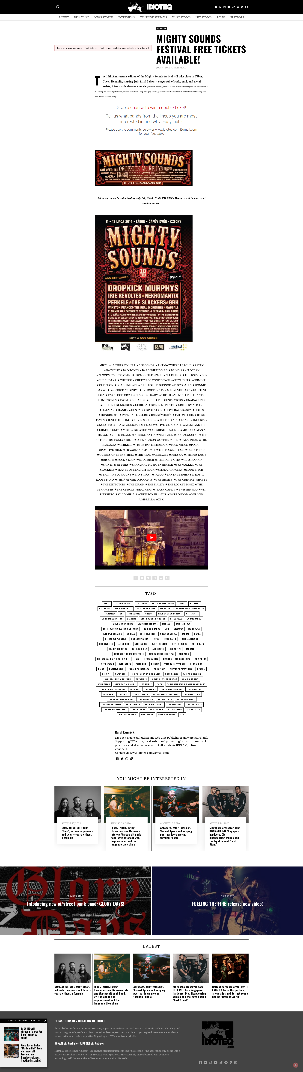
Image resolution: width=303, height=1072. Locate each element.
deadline (131, 618)
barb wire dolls (123, 608)
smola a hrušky (190, 679)
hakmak (185, 633)
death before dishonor (153, 618)
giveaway (178, 628)
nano (137, 659)
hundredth (170, 638)
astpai (181, 603)
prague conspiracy (138, 669)
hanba (197, 633)
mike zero (184, 654)
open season (107, 664)
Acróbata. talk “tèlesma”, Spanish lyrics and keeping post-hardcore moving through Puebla (176, 833)
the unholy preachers (115, 709)
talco (160, 684)
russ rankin (171, 674)
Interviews (126, 17)
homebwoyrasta (139, 638)
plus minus (196, 664)
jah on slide (124, 644)
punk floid (159, 669)
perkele (155, 664)
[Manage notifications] (295, 1065)
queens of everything (181, 669)
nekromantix (151, 659)
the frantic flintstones (165, 694)
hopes (156, 638)
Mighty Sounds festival (159, 76)
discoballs (176, 618)
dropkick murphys (123, 623)
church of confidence (169, 613)
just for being (160, 644)
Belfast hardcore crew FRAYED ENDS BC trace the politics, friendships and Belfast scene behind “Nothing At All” (230, 992)
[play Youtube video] (151, 538)
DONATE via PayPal (65, 1043)
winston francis (128, 714)
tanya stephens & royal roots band (186, 684)
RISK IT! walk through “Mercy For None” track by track (31, 1033)
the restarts (133, 704)
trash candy (138, 709)
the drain (108, 694)
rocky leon (121, 674)
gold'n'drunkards (112, 633)
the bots (135, 689)
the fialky (123, 694)
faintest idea (183, 623)
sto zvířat (146, 684)
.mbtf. (107, 603)
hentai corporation (116, 638)
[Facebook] (216, 7)
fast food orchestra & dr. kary (120, 628)
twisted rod (156, 709)
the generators (191, 694)
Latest (64, 17)
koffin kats (198, 644)
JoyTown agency (155, 91)
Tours (221, 17)
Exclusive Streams (153, 17)
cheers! (149, 613)
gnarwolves (194, 628)
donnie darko (194, 618)
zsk (182, 714)
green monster (147, 633)
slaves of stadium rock (164, 679)
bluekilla (110, 613)
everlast (166, 623)
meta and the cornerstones (129, 654)
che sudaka (134, 613)
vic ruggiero (175, 709)
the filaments (141, 694)
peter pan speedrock (175, 664)
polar (101, 669)
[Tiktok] (233, 7)
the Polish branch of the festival (181, 91)
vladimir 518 (193, 709)
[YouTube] (229, 7)
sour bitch (104, 684)
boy (122, 613)
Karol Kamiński (125, 732)
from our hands (151, 628)
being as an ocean (146, 608)
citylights (192, 613)
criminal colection (112, 618)
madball (189, 649)
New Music (81, 17)
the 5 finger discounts (112, 689)
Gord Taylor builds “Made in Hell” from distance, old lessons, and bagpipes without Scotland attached (31, 1052)
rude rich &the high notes (145, 674)
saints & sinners (192, 674)
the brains (150, 689)
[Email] (246, 7)
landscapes (158, 649)
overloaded (125, 664)
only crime (200, 659)
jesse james (141, 644)
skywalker (141, 679)
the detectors (195, 689)
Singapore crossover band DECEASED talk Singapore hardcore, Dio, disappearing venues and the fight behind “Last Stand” (224, 836)
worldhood (147, 714)
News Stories (103, 17)
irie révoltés (106, 644)
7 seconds (141, 603)
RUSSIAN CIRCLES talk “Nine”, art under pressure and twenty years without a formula (77, 833)
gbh (167, 628)
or (77, 1043)
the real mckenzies (111, 704)
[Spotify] (238, 7)
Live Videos (203, 17)
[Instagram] (224, 7)
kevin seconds (179, 644)
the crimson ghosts (171, 689)
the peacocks (165, 699)
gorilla (131, 633)
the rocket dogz (154, 704)
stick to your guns (125, 684)
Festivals (237, 17)
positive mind (116, 669)
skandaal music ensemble (118, 679)
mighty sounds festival (161, 654)
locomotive (175, 649)
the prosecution (186, 699)
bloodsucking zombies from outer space (182, 608)
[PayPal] (242, 7)
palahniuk (141, 664)
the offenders (145, 699)
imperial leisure (189, 638)
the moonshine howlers (121, 699)
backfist (194, 603)
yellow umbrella (166, 714)
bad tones (104, 608)
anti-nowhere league (163, 603)
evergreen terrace (147, 623)
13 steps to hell (123, 603)
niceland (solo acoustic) (176, 659)
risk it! (106, 674)
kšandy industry (118, 649)
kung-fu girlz (139, 649)
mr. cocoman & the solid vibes (113, 659)
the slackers (174, 704)
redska (201, 669)
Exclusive (161, 28)
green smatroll (168, 633)
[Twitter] (220, 7)
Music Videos (181, 17)
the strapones (194, 704)
